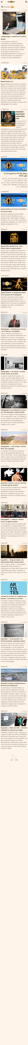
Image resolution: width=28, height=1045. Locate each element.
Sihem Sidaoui (5, 466)
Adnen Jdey (4, 229)
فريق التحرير (4, 156)
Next (12, 760)
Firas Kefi (3, 10)
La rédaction (5, 63)
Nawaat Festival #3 (7, 81)
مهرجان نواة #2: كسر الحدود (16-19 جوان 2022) (15, 174)
